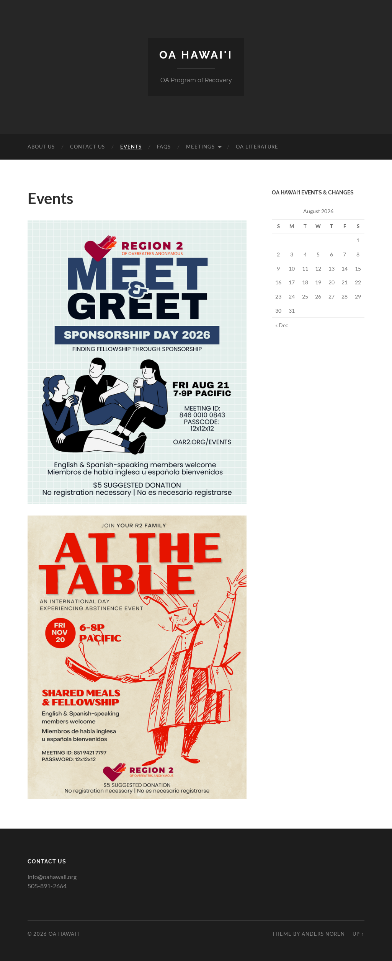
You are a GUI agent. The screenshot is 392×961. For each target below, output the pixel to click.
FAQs (164, 147)
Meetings (200, 147)
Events (131, 147)
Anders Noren (323, 934)
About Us (41, 147)
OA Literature (257, 147)
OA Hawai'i (196, 55)
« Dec (281, 325)
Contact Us (87, 147)
